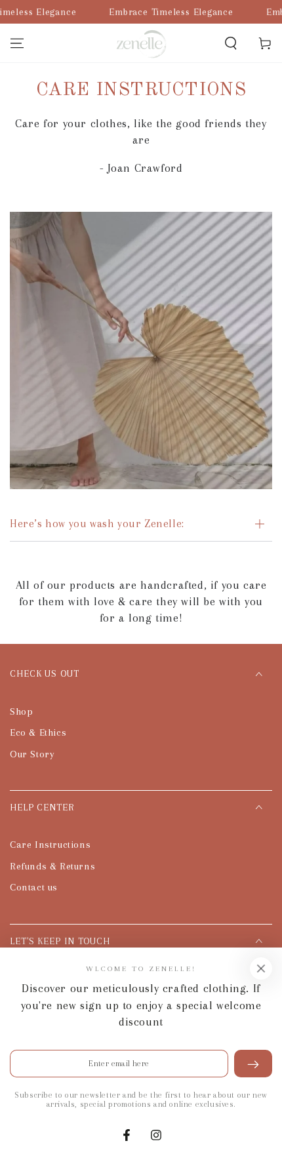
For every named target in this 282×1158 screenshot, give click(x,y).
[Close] (261, 968)
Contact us (34, 887)
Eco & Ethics (38, 732)
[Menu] (17, 43)
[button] (231, 43)
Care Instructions (50, 844)
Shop (21, 711)
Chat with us (253, 1129)
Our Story (32, 754)
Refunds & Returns (52, 866)
